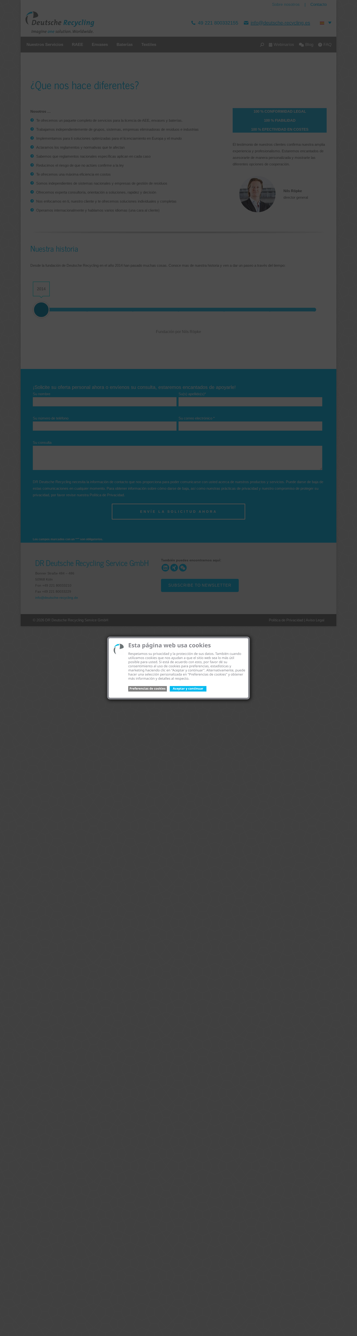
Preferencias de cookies (147, 688)
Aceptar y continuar (188, 688)
